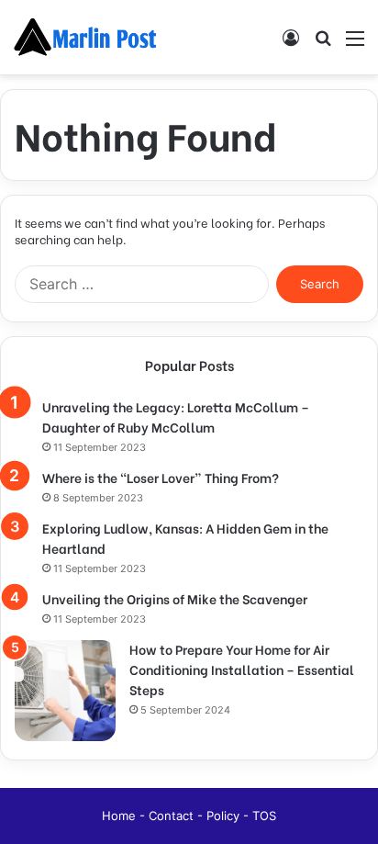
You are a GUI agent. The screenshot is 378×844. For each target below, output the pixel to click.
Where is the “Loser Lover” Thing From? (160, 477)
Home (120, 815)
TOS (264, 815)
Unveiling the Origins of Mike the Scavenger (174, 598)
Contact (173, 815)
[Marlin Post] (87, 37)
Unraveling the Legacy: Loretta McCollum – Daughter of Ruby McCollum (175, 416)
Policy (224, 815)
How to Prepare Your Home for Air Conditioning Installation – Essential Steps (241, 669)
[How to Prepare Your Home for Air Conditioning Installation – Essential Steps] (65, 690)
